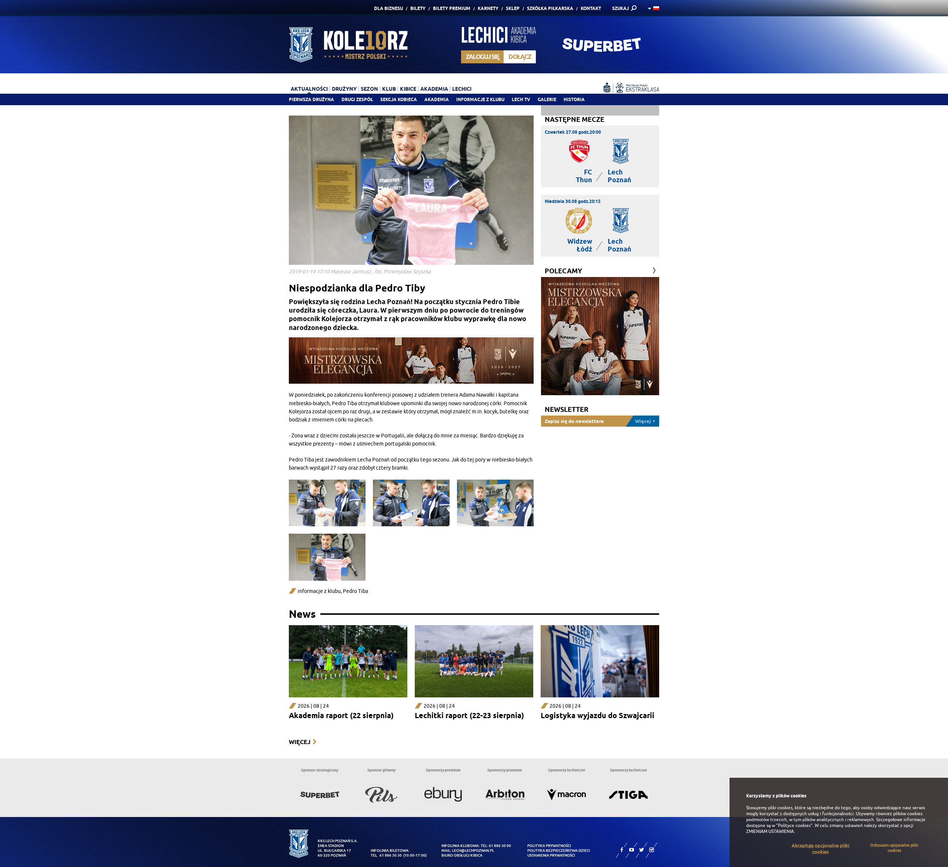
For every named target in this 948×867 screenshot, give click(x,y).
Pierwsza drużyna (311, 99)
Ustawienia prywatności (551, 855)
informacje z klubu (319, 591)
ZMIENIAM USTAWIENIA (770, 831)
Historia (574, 99)
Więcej (299, 742)
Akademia (436, 99)
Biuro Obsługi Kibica (462, 855)
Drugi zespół (357, 99)
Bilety (417, 8)
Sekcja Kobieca (398, 99)
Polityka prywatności (549, 845)
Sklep (513, 8)
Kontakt (591, 8)
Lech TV (521, 99)
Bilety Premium (451, 8)
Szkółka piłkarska (550, 8)
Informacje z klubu (480, 99)
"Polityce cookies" (794, 825)
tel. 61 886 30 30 (386, 855)
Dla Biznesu (388, 8)
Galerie (547, 99)
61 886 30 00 (500, 845)
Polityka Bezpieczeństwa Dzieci (558, 850)
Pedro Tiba (355, 591)
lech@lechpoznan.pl (473, 850)
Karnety (488, 8)
